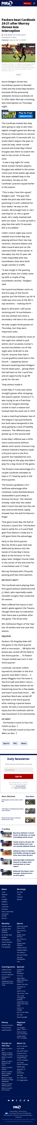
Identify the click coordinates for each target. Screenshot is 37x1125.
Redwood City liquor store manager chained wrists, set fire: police (23, 873)
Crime (4, 897)
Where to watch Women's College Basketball (7, 1079)
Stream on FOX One (6, 1044)
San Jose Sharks (22, 955)
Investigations (8, 967)
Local (3, 892)
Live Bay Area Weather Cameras (6, 930)
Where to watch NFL (7, 1049)
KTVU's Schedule (22, 1060)
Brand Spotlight (22, 1017)
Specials (20, 967)
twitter (28, 1100)
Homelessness (6, 972)
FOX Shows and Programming (22, 1057)
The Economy (6, 1028)
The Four (20, 976)
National (4, 894)
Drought (4, 899)
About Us (21, 1043)
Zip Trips (20, 892)
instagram (20, 1100)
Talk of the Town (22, 993)
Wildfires (4, 902)
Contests (20, 897)
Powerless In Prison (6, 978)
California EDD (6, 970)
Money (5, 1022)
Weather (6, 923)
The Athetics (21, 952)
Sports (14, 37)
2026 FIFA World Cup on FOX (22, 927)
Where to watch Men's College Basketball (7, 1073)
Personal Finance (7, 1025)
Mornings (21, 889)
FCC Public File (22, 1078)
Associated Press (7, 37)
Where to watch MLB (7, 1058)
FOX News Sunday (5, 915)
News (23, 743)
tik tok (24, 1100)
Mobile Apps (21, 1067)
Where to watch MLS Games (7, 1089)
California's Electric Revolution (20, 971)
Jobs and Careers (22, 1051)
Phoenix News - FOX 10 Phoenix (22, 1033)
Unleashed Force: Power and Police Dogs (7, 983)
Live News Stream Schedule (22, 1063)
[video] (30, 802)
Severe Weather (7, 942)
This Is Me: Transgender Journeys (21, 997)
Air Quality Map (7, 935)
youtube (12, 1100)
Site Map (20, 1075)
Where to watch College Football (7, 1054)
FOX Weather (6, 947)
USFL (18, 962)
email (8, 1100)
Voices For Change (20, 1009)
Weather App (6, 945)
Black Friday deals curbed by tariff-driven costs (11, 818)
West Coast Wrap (7, 911)
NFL (15, 743)
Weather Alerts (7, 926)
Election (4, 918)
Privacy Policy (20, 786)
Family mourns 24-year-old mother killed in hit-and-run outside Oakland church (24, 844)
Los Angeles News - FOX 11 (22, 1028)
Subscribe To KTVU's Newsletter (21, 1071)
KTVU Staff (20, 1049)
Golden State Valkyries (21, 944)
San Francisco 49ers (21, 931)
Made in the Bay (22, 984)
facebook (16, 1100)
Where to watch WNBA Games (7, 1085)
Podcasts (5, 909)
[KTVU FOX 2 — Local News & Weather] (8, 3)
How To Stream (22, 1046)
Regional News (21, 1023)
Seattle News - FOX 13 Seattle (22, 1037)
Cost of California (7, 975)
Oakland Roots (22, 948)
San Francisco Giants (21, 940)
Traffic (19, 894)
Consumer (5, 907)
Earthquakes (6, 940)
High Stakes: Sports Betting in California (22, 980)
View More (30, 796)
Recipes (19, 899)
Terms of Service (20, 788)
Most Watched (8, 796)
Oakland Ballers (22, 950)
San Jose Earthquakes (21, 958)
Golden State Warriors (21, 936)
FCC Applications (22, 1080)
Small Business (7, 1030)
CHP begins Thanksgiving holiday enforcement (13, 809)
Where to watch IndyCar (7, 1068)
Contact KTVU (21, 1053)
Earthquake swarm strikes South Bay (12, 800)
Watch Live (27, 3)
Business (5, 904)
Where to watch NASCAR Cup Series (7, 1063)
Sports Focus (21, 991)
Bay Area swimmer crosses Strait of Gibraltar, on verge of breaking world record (24, 835)
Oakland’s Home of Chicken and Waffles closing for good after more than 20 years (24, 853)
